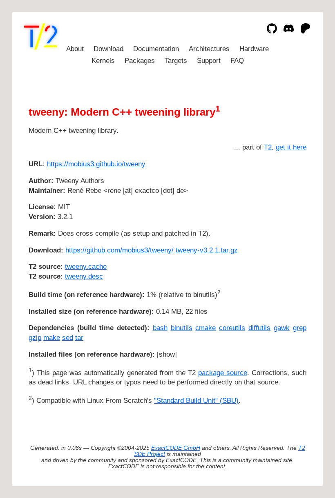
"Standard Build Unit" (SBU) (196, 400)
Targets (176, 61)
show (167, 354)
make (51, 338)
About (75, 49)
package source (222, 372)
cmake (205, 328)
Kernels (103, 61)
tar (79, 338)
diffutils (259, 328)
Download (108, 49)
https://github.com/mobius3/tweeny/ (119, 250)
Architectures (209, 49)
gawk (282, 328)
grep (299, 328)
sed (67, 338)
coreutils (232, 328)
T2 (268, 147)
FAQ (237, 61)
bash (160, 328)
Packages (140, 61)
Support (209, 61)
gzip (35, 338)
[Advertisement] (281, 212)
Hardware (254, 49)
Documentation (156, 49)
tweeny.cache (86, 266)
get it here (291, 147)
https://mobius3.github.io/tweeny (96, 164)
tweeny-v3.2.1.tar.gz (207, 250)
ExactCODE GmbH (175, 448)
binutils (181, 328)
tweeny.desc (84, 276)
